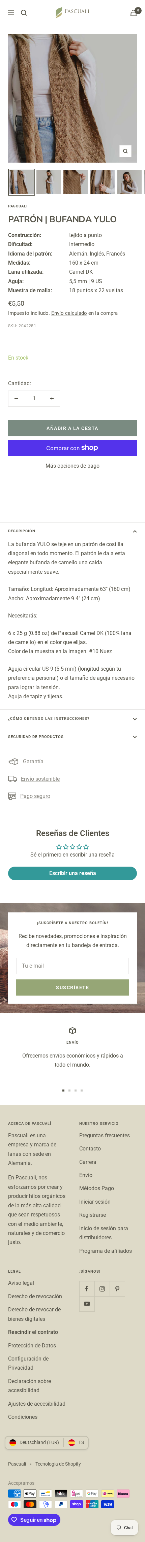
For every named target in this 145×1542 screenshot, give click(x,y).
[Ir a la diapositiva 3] (76, 1091)
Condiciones (22, 1417)
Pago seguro (35, 796)
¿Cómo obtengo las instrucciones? (48, 718)
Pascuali (18, 206)
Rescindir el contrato (33, 1332)
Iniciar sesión (95, 1202)
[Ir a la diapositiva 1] (63, 1091)
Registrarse (92, 1215)
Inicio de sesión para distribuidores (103, 1233)
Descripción (21, 531)
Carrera (87, 1162)
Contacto (90, 1148)
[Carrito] (133, 13)
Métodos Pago (96, 1188)
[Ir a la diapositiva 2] (69, 1091)
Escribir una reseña (72, 873)
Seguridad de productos (36, 737)
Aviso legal (21, 1283)
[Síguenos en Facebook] (86, 1288)
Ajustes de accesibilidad (36, 1404)
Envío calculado (69, 313)
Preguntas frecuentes (104, 1135)
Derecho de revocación (35, 1296)
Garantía (33, 761)
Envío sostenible (40, 779)
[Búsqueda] (24, 13)
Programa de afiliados (105, 1251)
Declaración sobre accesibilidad (29, 1386)
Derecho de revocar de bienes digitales (34, 1314)
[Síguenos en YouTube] (86, 1303)
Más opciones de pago (72, 466)
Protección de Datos (32, 1345)
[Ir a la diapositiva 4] (82, 1091)
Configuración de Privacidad (28, 1363)
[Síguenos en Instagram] (102, 1288)
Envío (85, 1175)
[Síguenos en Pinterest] (117, 1288)
